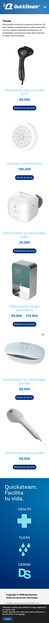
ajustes (22, 614)
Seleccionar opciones (24, 108)
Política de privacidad (16, 603)
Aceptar (7, 619)
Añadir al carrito (24, 177)
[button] (45, 6)
